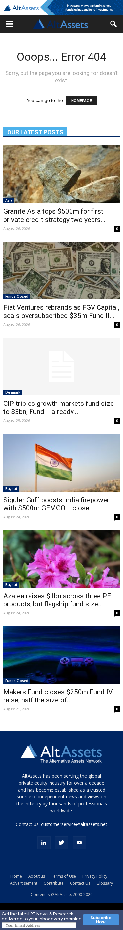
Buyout (11, 488)
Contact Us (80, 883)
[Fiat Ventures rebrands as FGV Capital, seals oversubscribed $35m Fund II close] (61, 270)
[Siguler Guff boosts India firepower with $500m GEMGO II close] (61, 462)
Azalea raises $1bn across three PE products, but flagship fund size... (57, 600)
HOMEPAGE (81, 101)
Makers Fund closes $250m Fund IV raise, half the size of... (58, 696)
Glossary (104, 883)
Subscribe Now (101, 919)
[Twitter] (61, 842)
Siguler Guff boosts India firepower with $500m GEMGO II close (56, 504)
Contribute (54, 883)
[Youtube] (79, 842)
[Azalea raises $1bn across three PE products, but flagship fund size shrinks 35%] (61, 559)
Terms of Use (63, 876)
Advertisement (23, 883)
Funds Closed (16, 296)
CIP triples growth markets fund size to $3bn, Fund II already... (58, 408)
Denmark (12, 392)
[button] (9, 24)
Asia (8, 200)
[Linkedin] (44, 842)
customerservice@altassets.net (74, 824)
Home (16, 876)
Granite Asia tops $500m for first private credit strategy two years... (54, 216)
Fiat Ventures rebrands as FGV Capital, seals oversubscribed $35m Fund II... (61, 312)
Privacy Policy (94, 876)
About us (36, 876)
